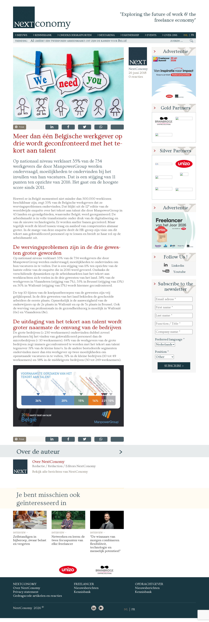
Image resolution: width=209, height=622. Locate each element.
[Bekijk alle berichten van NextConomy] (138, 56)
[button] (68, 84)
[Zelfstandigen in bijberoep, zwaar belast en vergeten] (30, 520)
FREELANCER (84, 584)
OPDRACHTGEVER (149, 584)
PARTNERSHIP (130, 35)
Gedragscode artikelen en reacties (37, 596)
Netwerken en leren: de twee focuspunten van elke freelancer (68, 540)
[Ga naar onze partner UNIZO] (184, 164)
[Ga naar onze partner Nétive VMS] (184, 178)
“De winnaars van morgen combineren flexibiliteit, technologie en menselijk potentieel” (105, 544)
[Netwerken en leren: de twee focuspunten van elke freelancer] (68, 520)
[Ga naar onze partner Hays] (164, 135)
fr (192, 35)
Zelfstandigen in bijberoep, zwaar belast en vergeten (29, 540)
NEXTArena (107, 35)
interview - (20, 532)
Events (151, 35)
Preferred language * (170, 339)
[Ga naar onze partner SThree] (184, 121)
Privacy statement (25, 592)
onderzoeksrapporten (75, 35)
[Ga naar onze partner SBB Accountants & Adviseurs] (184, 192)
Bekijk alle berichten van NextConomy (60, 471)
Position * (162, 352)
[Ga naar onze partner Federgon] (164, 192)
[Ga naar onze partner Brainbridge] (164, 121)
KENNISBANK (43, 35)
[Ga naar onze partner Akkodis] (164, 164)
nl (186, 35)
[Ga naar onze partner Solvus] (164, 178)
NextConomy (138, 69)
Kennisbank (82, 592)
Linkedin (177, 265)
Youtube (179, 272)
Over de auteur (38, 451)
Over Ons (170, 35)
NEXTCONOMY (25, 584)
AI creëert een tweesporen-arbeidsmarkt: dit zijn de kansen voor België (79, 41)
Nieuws (22, 35)
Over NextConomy (48, 462)
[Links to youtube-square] (102, 608)
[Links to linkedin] (94, 608)
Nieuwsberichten (86, 588)
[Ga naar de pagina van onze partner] (68, 570)
